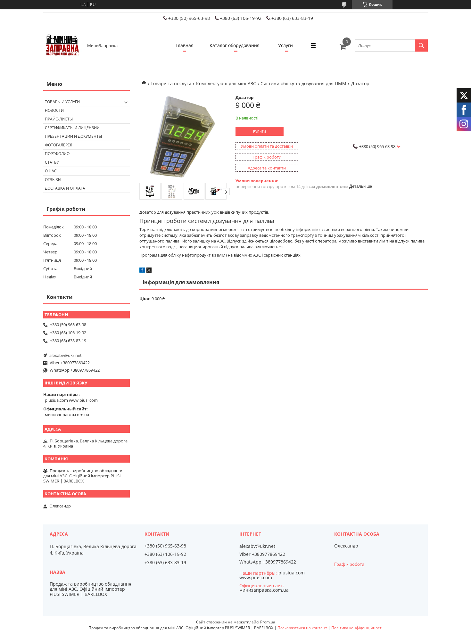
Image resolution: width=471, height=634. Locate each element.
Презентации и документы (73, 136)
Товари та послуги (171, 83)
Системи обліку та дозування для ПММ (303, 83)
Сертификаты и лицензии (72, 127)
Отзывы (53, 179)
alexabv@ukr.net (65, 355)
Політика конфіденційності (357, 627)
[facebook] (142, 271)
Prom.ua (267, 622)
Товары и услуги (62, 101)
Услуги (285, 45)
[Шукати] (421, 45)
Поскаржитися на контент (302, 627)
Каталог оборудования (235, 45)
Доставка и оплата (65, 188)
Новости (54, 110)
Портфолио (57, 153)
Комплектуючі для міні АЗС (226, 83)
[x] (149, 271)
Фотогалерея (58, 145)
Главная (185, 45)
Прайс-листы (59, 119)
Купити (259, 131)
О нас (51, 171)
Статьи (52, 162)
